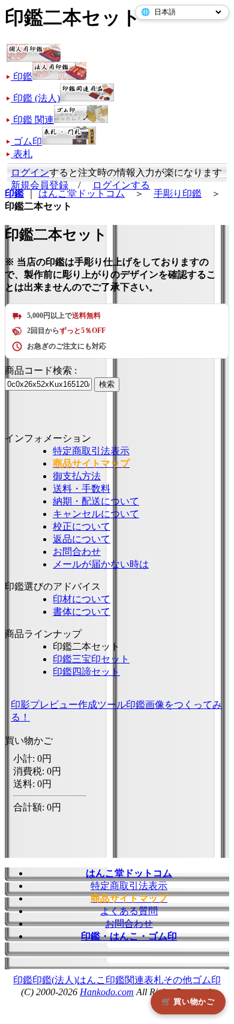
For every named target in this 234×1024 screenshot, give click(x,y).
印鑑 (22, 980)
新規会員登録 (39, 185)
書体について (81, 611)
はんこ (91, 980)
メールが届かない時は (101, 564)
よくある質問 (129, 911)
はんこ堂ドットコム (81, 193)
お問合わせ (77, 551)
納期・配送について (96, 501)
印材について (81, 599)
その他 (177, 980)
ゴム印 (206, 980)
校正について (81, 526)
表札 (153, 980)
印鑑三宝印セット (91, 659)
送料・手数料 (81, 489)
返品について (81, 539)
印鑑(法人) (54, 980)
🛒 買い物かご (188, 1001)
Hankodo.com (107, 992)
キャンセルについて (96, 514)
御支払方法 (77, 476)
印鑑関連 (125, 980)
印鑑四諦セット (86, 671)
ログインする (121, 185)
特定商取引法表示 (91, 451)
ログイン (30, 172)
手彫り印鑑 (178, 193)
